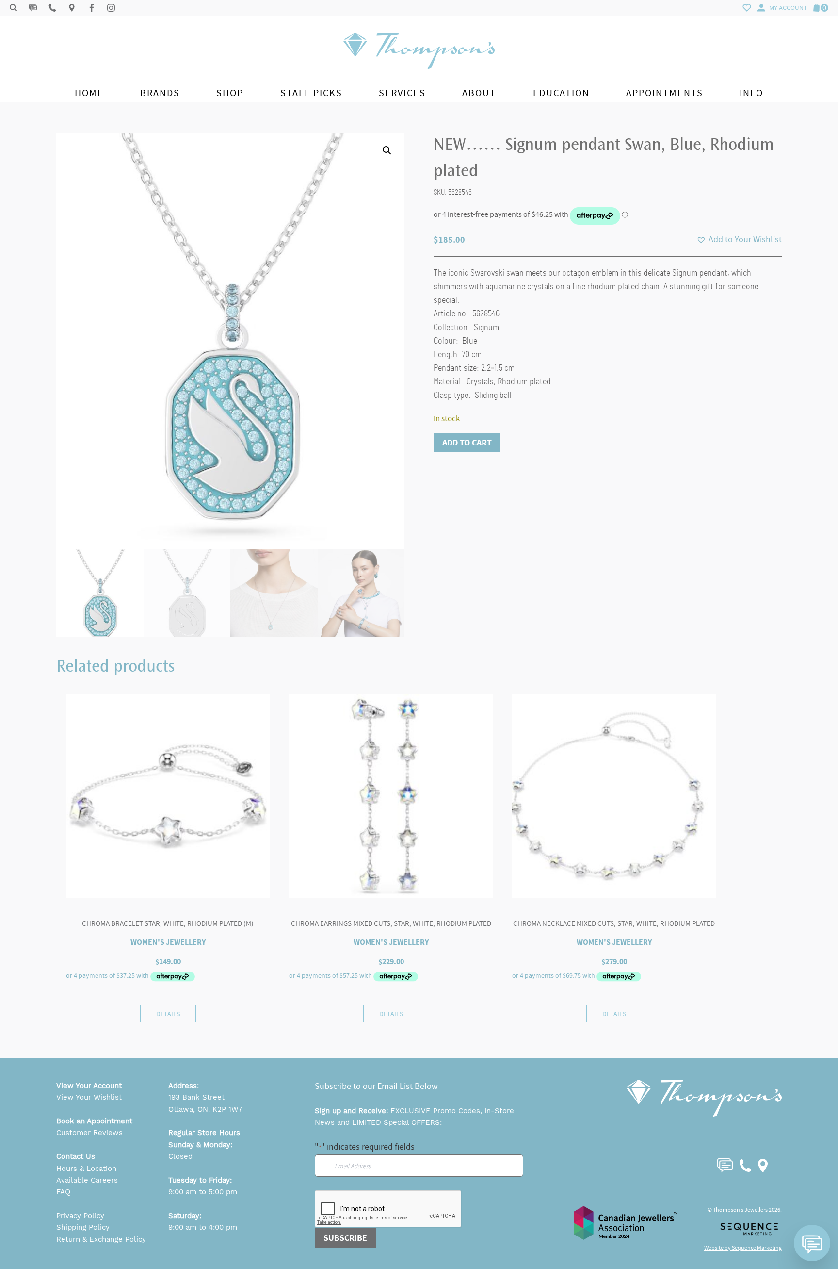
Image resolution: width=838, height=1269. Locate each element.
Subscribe (345, 1238)
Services (402, 93)
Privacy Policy (80, 1215)
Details (168, 1013)
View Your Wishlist (89, 1097)
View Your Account (89, 1085)
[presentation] (388, 1209)
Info (751, 93)
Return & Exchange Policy (101, 1239)
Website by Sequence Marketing (743, 1248)
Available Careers (87, 1180)
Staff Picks (311, 93)
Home (89, 93)
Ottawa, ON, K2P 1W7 (205, 1109)
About (479, 93)
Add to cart (467, 442)
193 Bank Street (196, 1097)
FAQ (63, 1191)
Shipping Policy (83, 1227)
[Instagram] (111, 8)
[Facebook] (92, 8)
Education (561, 93)
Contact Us (75, 1156)
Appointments (664, 93)
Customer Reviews (89, 1132)
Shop (229, 93)
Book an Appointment (94, 1121)
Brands (160, 93)
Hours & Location (86, 1168)
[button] (387, 150)
